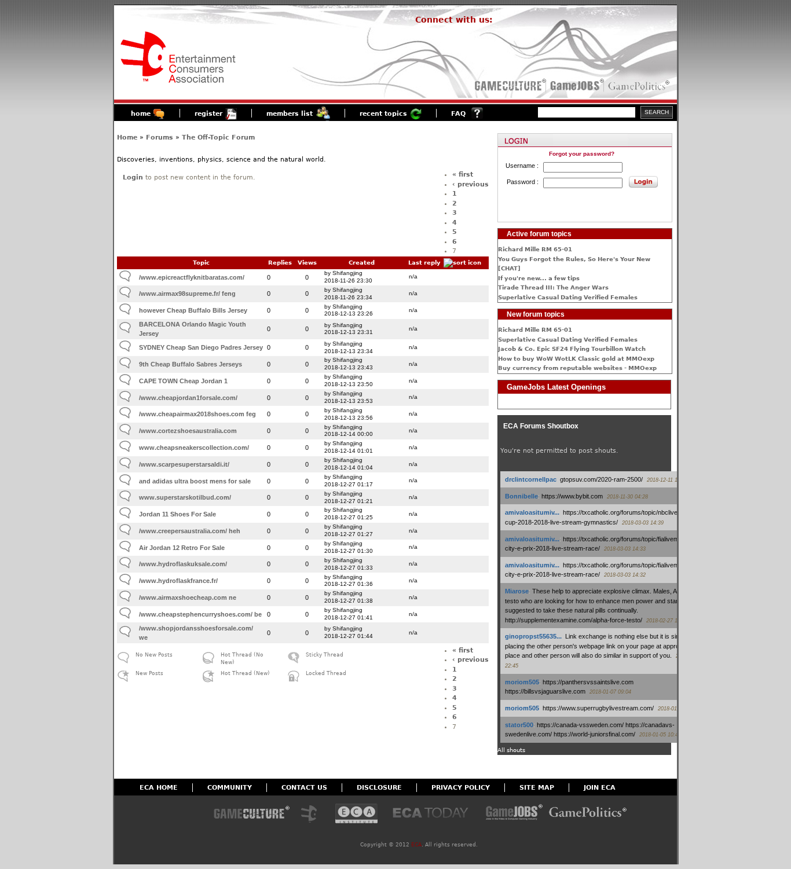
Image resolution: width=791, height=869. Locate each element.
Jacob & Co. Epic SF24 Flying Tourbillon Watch (572, 349)
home (141, 114)
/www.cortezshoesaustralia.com (188, 430)
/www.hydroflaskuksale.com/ (183, 563)
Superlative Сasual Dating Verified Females (568, 297)
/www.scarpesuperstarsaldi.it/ (184, 464)
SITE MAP (536, 787)
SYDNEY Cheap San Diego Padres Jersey (201, 347)
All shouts (511, 750)
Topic (201, 262)
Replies (280, 262)
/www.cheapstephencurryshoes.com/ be (200, 614)
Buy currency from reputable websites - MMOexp (577, 368)
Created (362, 262)
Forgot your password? (581, 154)
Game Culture (251, 814)
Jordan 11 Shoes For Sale (177, 514)
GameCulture (509, 85)
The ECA (312, 814)
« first (462, 174)
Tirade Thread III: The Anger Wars (553, 287)
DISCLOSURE (379, 787)
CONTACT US (304, 787)
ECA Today (433, 814)
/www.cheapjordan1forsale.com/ (188, 397)
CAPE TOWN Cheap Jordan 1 (183, 380)
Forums (159, 137)
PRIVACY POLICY (460, 787)
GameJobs (574, 85)
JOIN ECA (600, 787)
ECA (416, 845)
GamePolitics (639, 85)
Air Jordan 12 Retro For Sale (182, 547)
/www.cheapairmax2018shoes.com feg (197, 413)
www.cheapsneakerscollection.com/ (194, 447)
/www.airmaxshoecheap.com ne (187, 597)
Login (133, 177)
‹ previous (470, 184)
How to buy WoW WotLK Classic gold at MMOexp (576, 358)
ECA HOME (159, 787)
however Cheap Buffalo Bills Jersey (193, 310)
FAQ (458, 114)
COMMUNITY (229, 787)
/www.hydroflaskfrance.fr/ (178, 580)
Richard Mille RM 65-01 (535, 249)
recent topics (383, 114)
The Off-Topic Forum (218, 137)
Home (127, 137)
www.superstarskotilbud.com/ (185, 497)
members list (289, 114)
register (208, 114)
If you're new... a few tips (539, 278)
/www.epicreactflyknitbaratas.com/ (191, 277)
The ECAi (356, 814)
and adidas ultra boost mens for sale (195, 481)
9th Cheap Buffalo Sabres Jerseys (190, 364)
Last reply (424, 262)
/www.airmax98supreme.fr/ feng (187, 293)
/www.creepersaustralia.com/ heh (189, 530)
